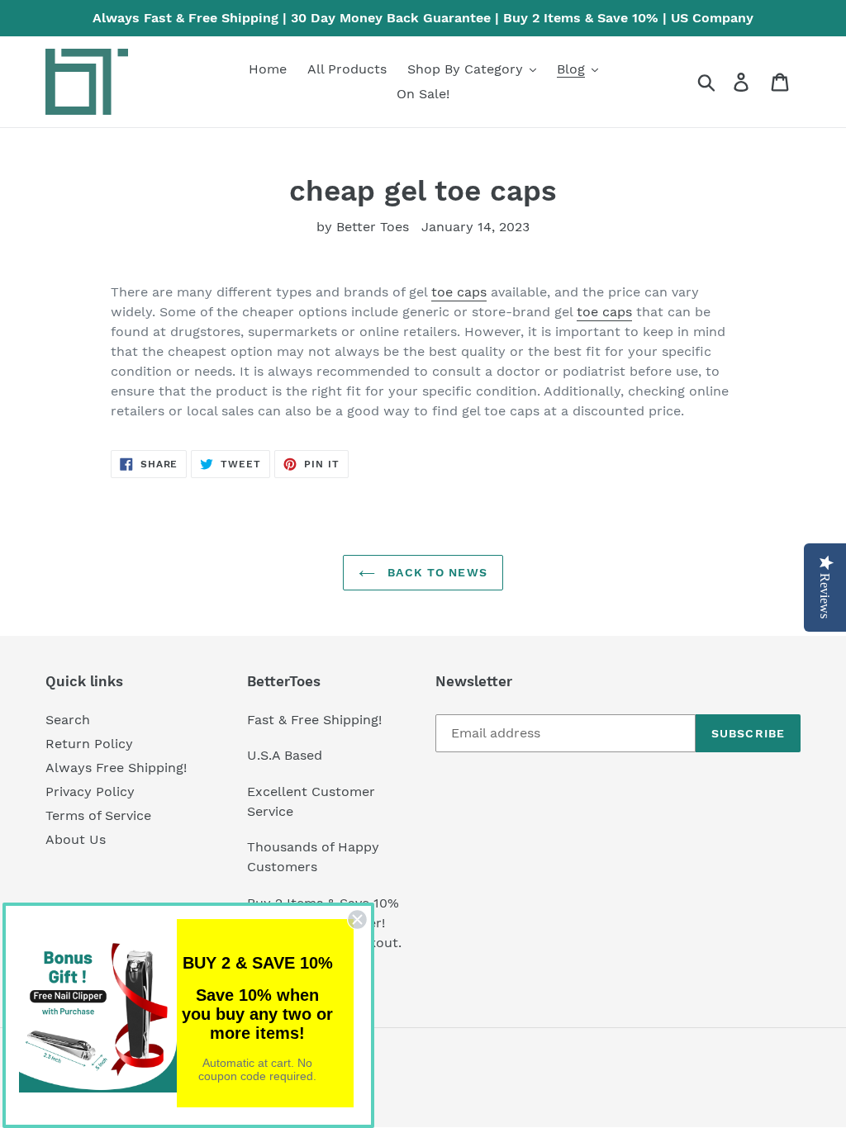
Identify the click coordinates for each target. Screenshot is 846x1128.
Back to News (435, 572)
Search (67, 720)
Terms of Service (98, 815)
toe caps (459, 292)
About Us (75, 839)
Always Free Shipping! (116, 767)
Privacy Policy (90, 791)
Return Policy (89, 743)
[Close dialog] (357, 919)
